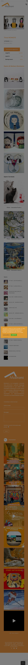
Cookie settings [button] (6, 334)
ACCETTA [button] (14, 334)
